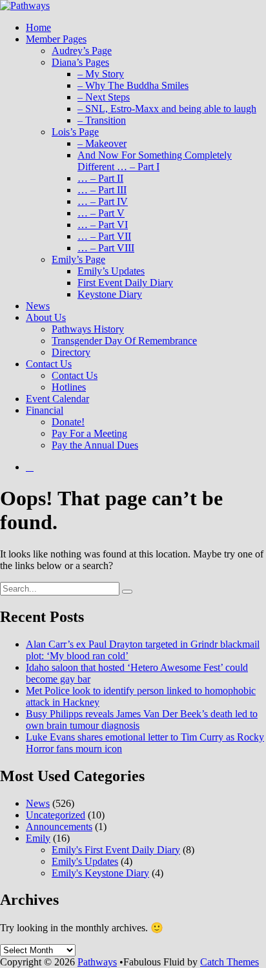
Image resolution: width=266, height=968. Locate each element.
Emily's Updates (85, 861)
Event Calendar (57, 398)
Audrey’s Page (82, 50)
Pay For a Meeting (89, 433)
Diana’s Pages (80, 62)
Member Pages (56, 39)
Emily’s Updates (111, 271)
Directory (71, 352)
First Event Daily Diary (125, 282)
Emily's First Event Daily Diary (116, 849)
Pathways (97, 961)
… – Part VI (102, 224)
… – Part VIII (105, 247)
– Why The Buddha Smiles (133, 85)
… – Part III (102, 189)
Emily (38, 838)
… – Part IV (102, 201)
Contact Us (49, 363)
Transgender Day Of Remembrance (124, 340)
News (38, 305)
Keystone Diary (109, 294)
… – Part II (100, 178)
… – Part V (101, 213)
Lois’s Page (75, 131)
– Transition (101, 120)
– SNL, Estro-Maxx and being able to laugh (166, 108)
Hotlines (69, 387)
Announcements (59, 826)
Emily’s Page (78, 259)
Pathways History (88, 329)
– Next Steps (103, 97)
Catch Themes (229, 961)
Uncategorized (55, 814)
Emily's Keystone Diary (100, 872)
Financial (44, 410)
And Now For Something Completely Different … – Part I (154, 161)
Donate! (68, 421)
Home (38, 27)
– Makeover (102, 143)
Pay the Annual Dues (95, 445)
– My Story (100, 73)
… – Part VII (104, 236)
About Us (46, 317)
